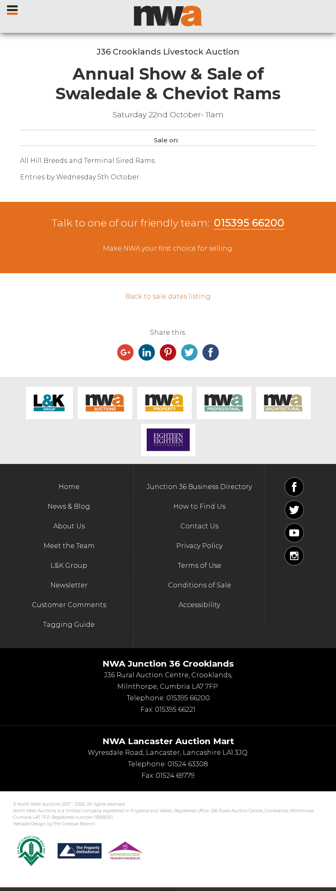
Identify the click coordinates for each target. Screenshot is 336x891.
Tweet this (189, 352)
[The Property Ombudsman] (100, 850)
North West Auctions (168, 16)
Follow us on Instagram (294, 556)
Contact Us (199, 526)
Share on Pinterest (168, 352)
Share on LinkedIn (146, 352)
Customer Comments (69, 605)
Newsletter (69, 585)
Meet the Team (69, 546)
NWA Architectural (283, 403)
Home (69, 487)
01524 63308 (188, 764)
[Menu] (13, 8)
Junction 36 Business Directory (199, 487)
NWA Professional (224, 403)
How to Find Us (199, 506)
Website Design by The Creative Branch (54, 824)
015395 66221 (175, 709)
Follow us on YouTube (294, 533)
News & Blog (69, 506)
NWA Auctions (105, 403)
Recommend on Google (125, 352)
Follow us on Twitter (294, 510)
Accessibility (199, 605)
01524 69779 (175, 775)
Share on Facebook (210, 352)
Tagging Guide (69, 624)
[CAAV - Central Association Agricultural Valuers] (31, 851)
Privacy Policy (199, 546)
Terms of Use (199, 565)
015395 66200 (249, 223)
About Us (69, 526)
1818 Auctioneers (168, 440)
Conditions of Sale (199, 585)
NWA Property (164, 403)
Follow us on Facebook (294, 487)
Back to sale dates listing (168, 296)
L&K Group (49, 403)
